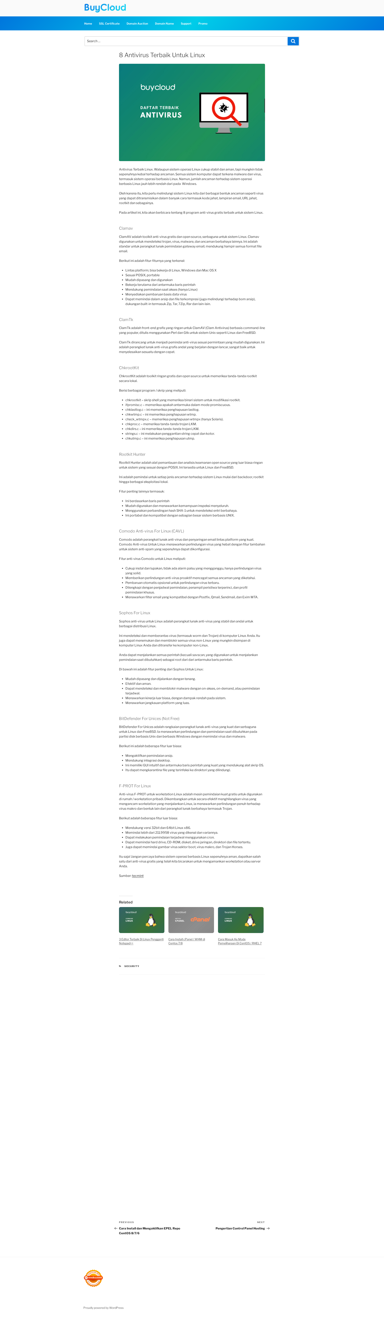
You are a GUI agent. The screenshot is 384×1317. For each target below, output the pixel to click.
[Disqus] (192, 1031)
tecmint (138, 876)
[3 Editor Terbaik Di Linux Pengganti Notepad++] (142, 920)
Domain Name (164, 23)
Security (131, 966)
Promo (202, 23)
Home (88, 23)
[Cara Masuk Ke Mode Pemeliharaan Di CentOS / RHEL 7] (241, 920)
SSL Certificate (109, 23)
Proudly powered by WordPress (103, 1307)
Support (186, 23)
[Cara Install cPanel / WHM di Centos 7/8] (191, 920)
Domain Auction (137, 23)
